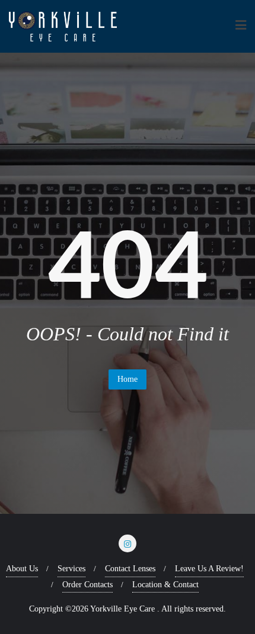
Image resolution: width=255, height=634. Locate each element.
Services (71, 568)
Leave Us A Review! (209, 568)
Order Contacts (87, 584)
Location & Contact (165, 584)
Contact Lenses (130, 568)
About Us (22, 568)
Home (127, 379)
